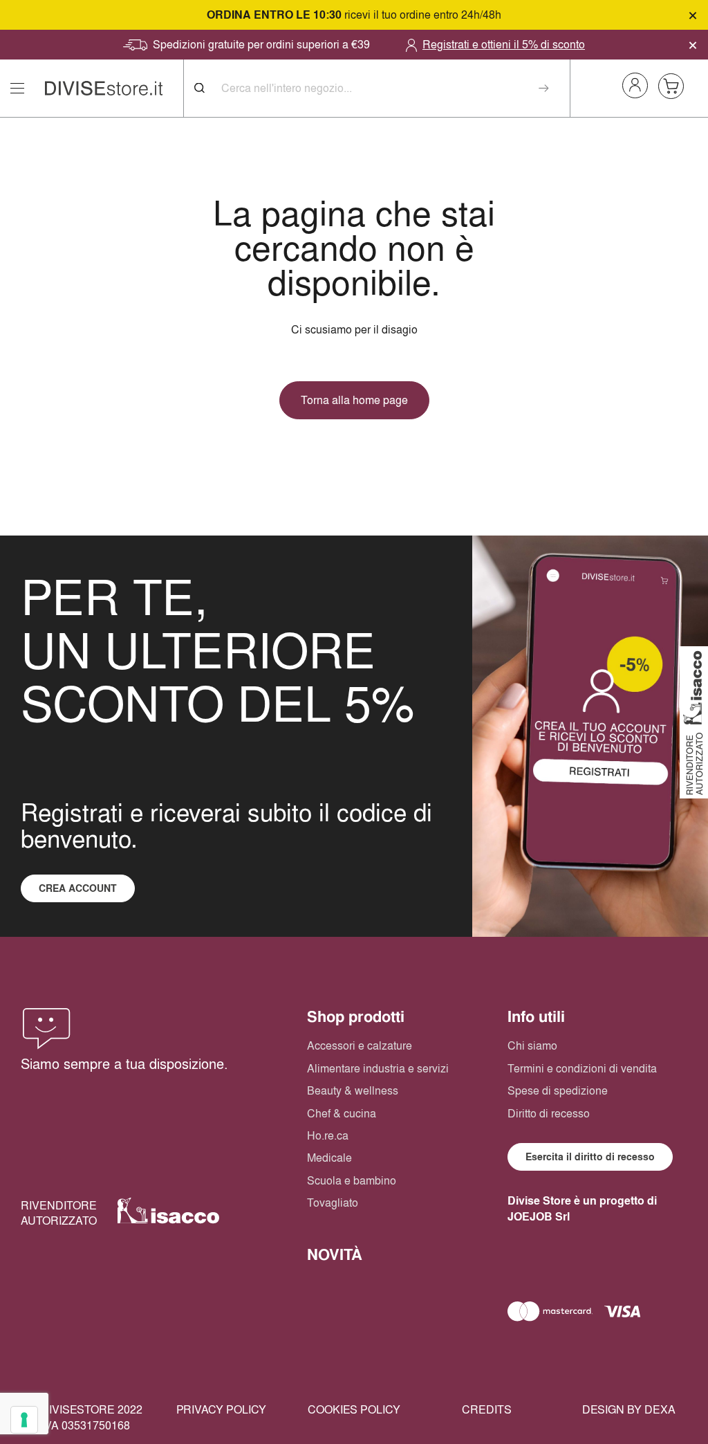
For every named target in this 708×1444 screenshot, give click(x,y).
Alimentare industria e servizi (378, 1068)
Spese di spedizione (557, 1090)
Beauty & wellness (352, 1090)
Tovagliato (332, 1202)
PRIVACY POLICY (221, 1409)
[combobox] (387, 88)
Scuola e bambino (351, 1180)
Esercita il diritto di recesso (590, 1157)
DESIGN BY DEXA (629, 1409)
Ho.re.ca (327, 1135)
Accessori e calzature (359, 1045)
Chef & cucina (341, 1113)
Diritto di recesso (548, 1113)
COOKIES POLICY (354, 1409)
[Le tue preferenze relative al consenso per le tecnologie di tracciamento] (24, 1420)
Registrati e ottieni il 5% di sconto (503, 44)
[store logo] (103, 88)
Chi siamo (532, 1045)
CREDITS (487, 1409)
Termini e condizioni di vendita (582, 1068)
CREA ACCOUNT (78, 888)
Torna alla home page (354, 400)
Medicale (329, 1157)
